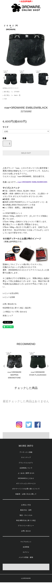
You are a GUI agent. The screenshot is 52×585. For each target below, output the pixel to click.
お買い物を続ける (10, 304)
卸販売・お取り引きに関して (26, 494)
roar (5, 99)
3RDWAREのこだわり (26, 478)
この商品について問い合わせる (15, 312)
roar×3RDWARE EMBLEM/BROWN (32, 182)
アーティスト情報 (26, 452)
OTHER (16, 91)
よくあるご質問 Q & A (26, 473)
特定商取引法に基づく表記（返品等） (17, 308)
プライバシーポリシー (26, 525)
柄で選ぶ (7, 91)
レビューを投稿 (9, 297)
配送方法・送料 (26, 510)
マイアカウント (26, 542)
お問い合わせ (26, 531)
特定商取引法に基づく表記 (26, 520)
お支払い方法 (26, 505)
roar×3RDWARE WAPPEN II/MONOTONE (14, 375)
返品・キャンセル (26, 515)
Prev (4, 78)
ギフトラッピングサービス (26, 483)
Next (47, 78)
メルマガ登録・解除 (26, 557)
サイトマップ (26, 457)
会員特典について (26, 468)
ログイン (26, 552)
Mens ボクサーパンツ (11, 88)
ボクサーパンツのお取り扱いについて (26, 488)
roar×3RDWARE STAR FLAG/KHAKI (37, 373)
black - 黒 (17, 95)
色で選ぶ (7, 95)
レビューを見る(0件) (11, 293)
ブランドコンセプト (26, 462)
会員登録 (26, 547)
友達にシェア (8, 316)
